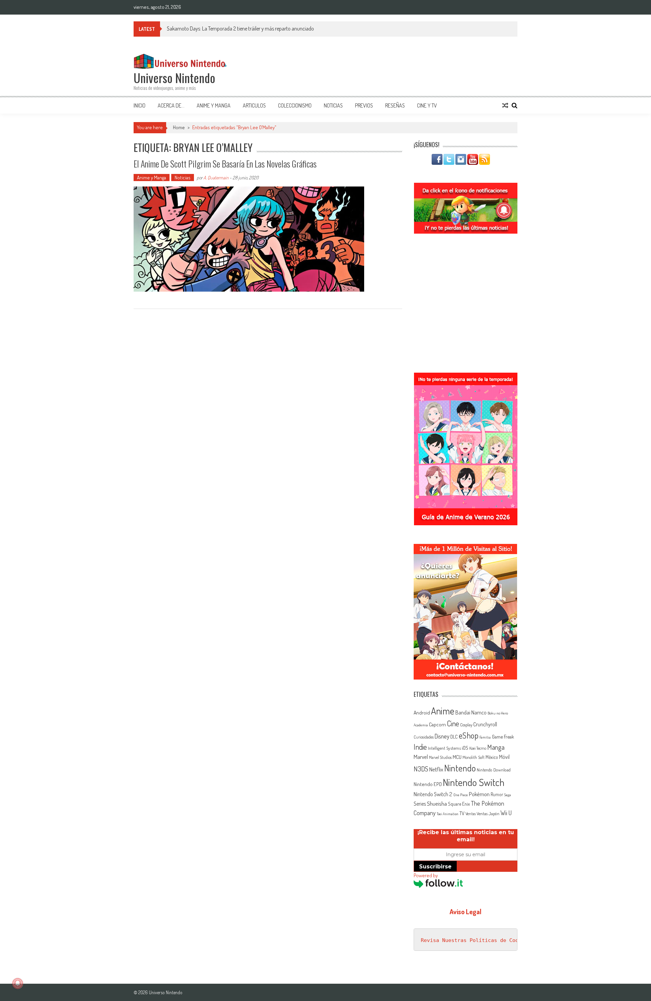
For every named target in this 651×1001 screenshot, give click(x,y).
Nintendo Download (494, 769)
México (492, 757)
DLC (454, 737)
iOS (465, 747)
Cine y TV (427, 105)
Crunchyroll (485, 724)
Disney (442, 736)
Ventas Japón (488, 813)
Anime (442, 711)
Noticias (333, 105)
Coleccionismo (295, 105)
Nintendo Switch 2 (433, 794)
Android (422, 712)
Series (420, 803)
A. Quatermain (216, 177)
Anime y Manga (214, 105)
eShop (468, 735)
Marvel (421, 756)
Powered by (426, 875)
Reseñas (395, 105)
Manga (496, 747)
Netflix (436, 769)
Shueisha (437, 803)
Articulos (254, 105)
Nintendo (460, 767)
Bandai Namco (471, 712)
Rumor (497, 794)
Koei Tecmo (477, 748)
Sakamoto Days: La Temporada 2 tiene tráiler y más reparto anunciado (240, 28)
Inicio (139, 105)
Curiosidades (424, 737)
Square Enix (459, 804)
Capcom (437, 724)
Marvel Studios (440, 757)
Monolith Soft (473, 757)
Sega (507, 794)
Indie (420, 746)
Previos (364, 105)
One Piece (460, 794)
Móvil (504, 756)
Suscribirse (435, 866)
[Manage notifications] (17, 983)
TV (462, 813)
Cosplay (466, 724)
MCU (457, 756)
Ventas (471, 813)
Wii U (506, 813)
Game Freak (503, 736)
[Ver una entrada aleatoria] (505, 105)
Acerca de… (171, 105)
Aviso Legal (465, 911)
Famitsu (485, 737)
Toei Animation (447, 813)
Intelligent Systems (444, 748)
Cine (453, 723)
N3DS (421, 768)
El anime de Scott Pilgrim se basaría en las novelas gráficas (225, 163)
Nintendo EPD (428, 784)
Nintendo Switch (474, 782)
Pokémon (479, 794)
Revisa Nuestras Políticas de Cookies (476, 940)
